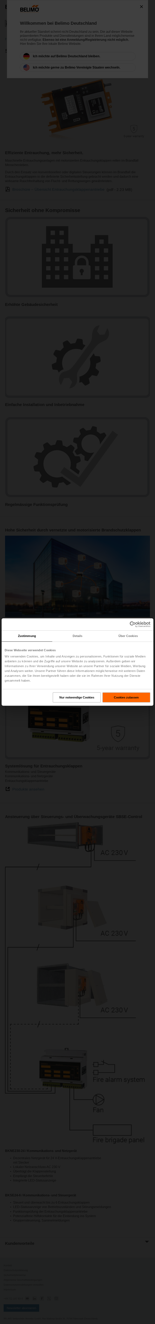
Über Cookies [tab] (128, 636)
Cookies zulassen (126, 697)
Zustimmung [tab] (27, 636)
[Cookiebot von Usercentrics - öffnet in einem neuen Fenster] (132, 624)
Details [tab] (78, 636)
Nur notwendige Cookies (76, 697)
